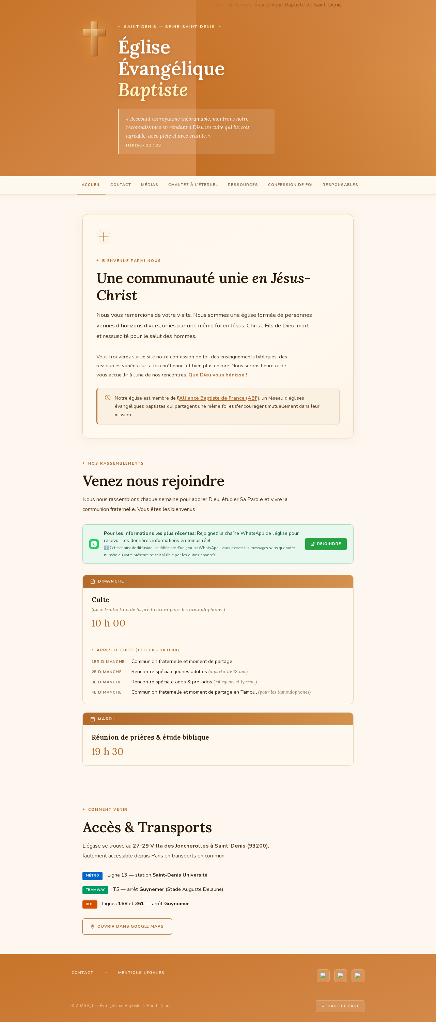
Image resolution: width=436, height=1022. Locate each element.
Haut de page (343, 1006)
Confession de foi (290, 184)
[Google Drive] (358, 975)
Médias (149, 184)
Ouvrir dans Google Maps (130, 926)
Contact (120, 184)
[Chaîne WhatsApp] (340, 975)
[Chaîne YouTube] (323, 975)
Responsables (340, 184)
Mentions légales (141, 972)
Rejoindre (329, 543)
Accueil (91, 184)
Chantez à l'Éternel (193, 184)
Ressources (243, 184)
